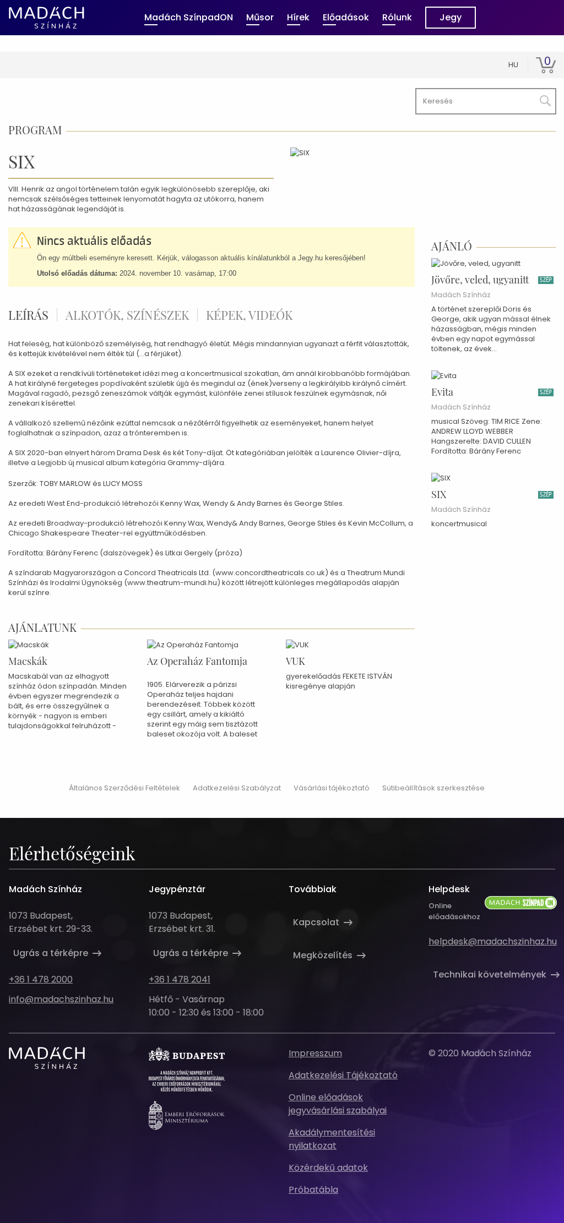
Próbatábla (313, 1189)
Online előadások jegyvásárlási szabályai (338, 1104)
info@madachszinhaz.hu (61, 999)
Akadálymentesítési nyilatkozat (332, 1139)
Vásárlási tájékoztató (332, 788)
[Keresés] (543, 98)
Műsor (260, 17)
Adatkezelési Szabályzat (237, 788)
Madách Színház (461, 295)
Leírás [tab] (28, 314)
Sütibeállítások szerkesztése (433, 788)
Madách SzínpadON (188, 17)
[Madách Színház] (46, 18)
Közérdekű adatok (328, 1167)
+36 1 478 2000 (41, 979)
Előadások (346, 17)
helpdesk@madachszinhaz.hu (493, 941)
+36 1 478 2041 (179, 979)
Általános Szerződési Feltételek (124, 788)
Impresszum (315, 1053)
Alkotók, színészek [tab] (127, 314)
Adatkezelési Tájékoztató (343, 1075)
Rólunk (397, 17)
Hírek (298, 17)
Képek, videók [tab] (249, 314)
